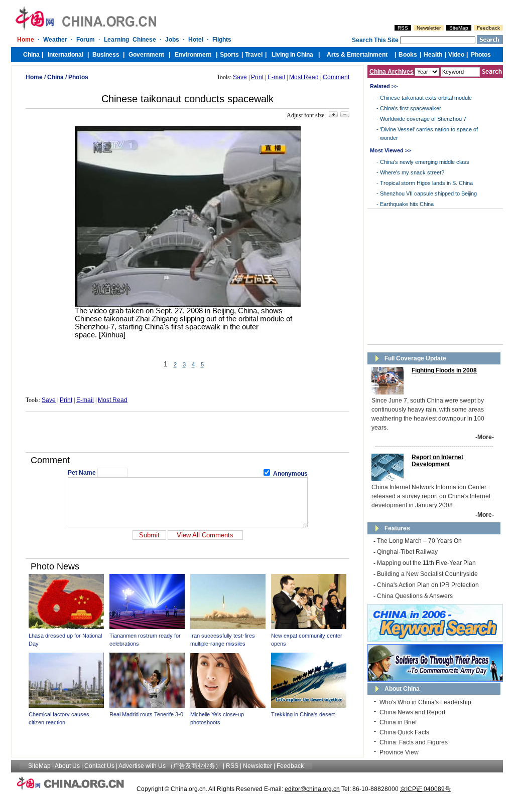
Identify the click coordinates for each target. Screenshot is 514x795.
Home (34, 77)
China (55, 77)
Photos (78, 77)
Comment (336, 77)
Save (240, 77)
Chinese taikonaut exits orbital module (426, 98)
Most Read (304, 77)
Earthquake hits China (407, 204)
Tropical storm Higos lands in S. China (426, 183)
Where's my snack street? (412, 172)
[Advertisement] (187, 432)
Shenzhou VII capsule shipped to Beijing (428, 193)
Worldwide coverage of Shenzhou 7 (423, 119)
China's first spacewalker (410, 108)
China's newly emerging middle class (424, 162)
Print (257, 77)
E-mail (276, 77)
